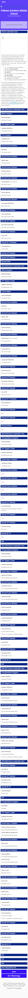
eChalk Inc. (19, 988)
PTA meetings (12, 102)
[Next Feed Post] (26, 25)
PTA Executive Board (14, 103)
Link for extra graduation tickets (14, 24)
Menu (4, 2)
